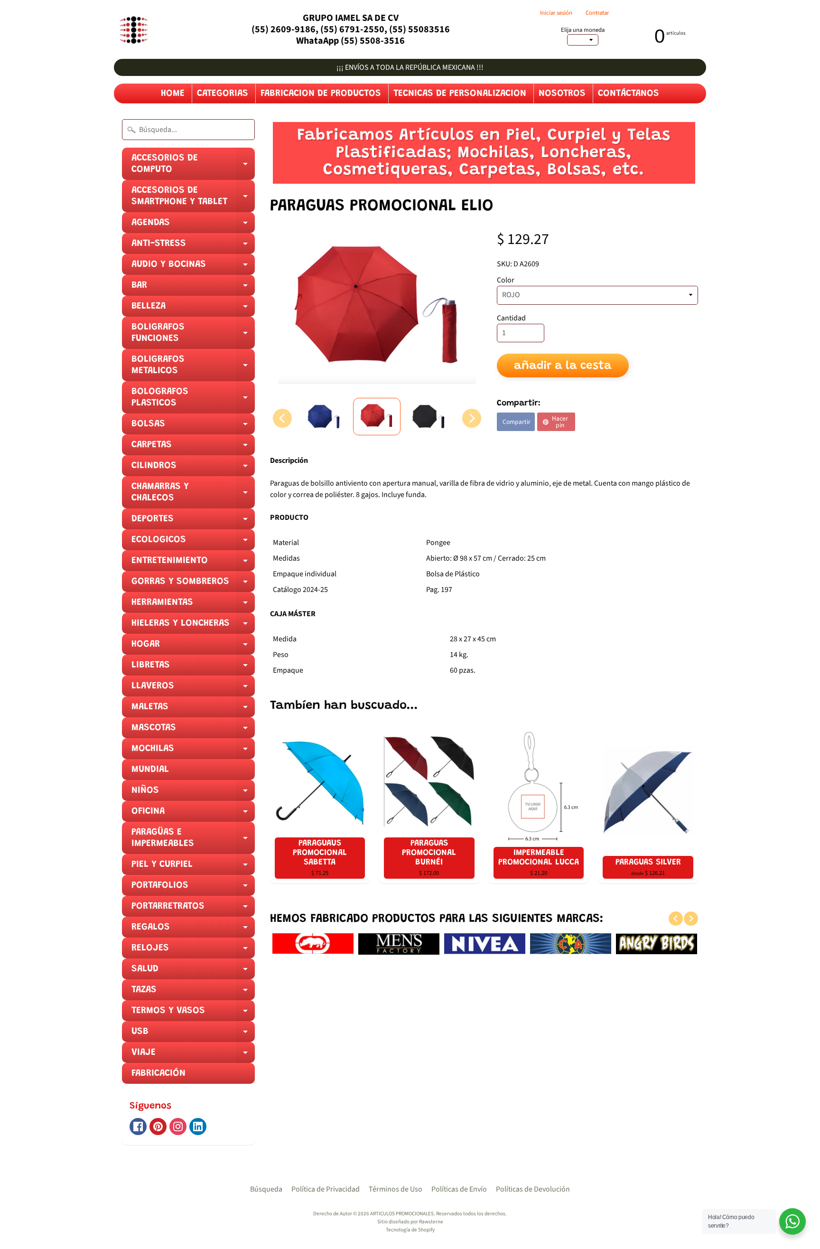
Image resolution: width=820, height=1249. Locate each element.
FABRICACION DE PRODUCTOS (321, 93)
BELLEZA (193, 309)
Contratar (597, 13)
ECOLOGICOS (193, 542)
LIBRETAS (193, 668)
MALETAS (193, 709)
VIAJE (193, 1055)
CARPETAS (193, 447)
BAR (193, 288)
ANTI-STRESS (193, 246)
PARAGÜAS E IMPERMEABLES (193, 840)
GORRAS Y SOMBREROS (193, 584)
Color (505, 280)
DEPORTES (193, 521)
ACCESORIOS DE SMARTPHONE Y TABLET (193, 199)
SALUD (193, 971)
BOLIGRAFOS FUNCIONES (193, 335)
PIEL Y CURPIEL (193, 867)
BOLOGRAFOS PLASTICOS (193, 400)
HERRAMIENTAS (193, 605)
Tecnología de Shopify (410, 1229)
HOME (173, 93)
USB (193, 1034)
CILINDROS (193, 468)
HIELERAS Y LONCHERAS (193, 626)
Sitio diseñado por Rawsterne (410, 1221)
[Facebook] (138, 1126)
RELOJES (193, 950)
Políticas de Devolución (533, 1189)
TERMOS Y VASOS (193, 1013)
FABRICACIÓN (158, 1073)
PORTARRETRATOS (193, 909)
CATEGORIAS (222, 93)
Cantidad (511, 318)
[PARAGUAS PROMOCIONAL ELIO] (324, 417)
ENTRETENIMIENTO (193, 563)
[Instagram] (177, 1126)
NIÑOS (193, 793)
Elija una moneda (583, 30)
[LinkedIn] (197, 1126)
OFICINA (193, 814)
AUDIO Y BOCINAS (193, 267)
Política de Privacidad (325, 1189)
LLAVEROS (193, 688)
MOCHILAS (193, 751)
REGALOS (193, 930)
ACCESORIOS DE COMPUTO (193, 166)
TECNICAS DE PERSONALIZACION (459, 93)
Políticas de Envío (459, 1189)
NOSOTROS (562, 93)
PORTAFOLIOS (193, 888)
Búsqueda (266, 1189)
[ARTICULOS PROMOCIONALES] (132, 30)
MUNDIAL (150, 769)
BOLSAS (193, 426)
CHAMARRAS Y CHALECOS (193, 495)
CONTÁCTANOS (628, 93)
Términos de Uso (395, 1189)
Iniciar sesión (556, 13)
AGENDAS (193, 225)
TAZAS (193, 992)
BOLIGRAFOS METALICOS (193, 368)
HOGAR (193, 647)
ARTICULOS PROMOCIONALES (402, 1213)
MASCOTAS (193, 730)
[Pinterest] (158, 1126)
